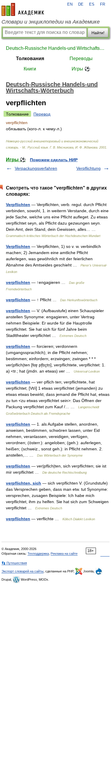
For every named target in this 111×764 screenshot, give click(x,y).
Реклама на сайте (64, 553)
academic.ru (22, 9)
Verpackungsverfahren (36, 168)
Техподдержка (38, 553)
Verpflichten (18, 204)
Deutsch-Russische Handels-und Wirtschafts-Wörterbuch (55, 48)
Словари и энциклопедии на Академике (50, 22)
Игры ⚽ (81, 68)
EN (70, 4)
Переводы (81, 58)
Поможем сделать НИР (54, 159)
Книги (30, 68)
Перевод (41, 114)
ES (91, 4)
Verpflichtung (88, 168)
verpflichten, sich (23, 483)
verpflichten (18, 282)
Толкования (30, 58)
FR (102, 4)
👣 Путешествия (14, 563)
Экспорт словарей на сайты (22, 571)
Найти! (97, 32)
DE (80, 4)
